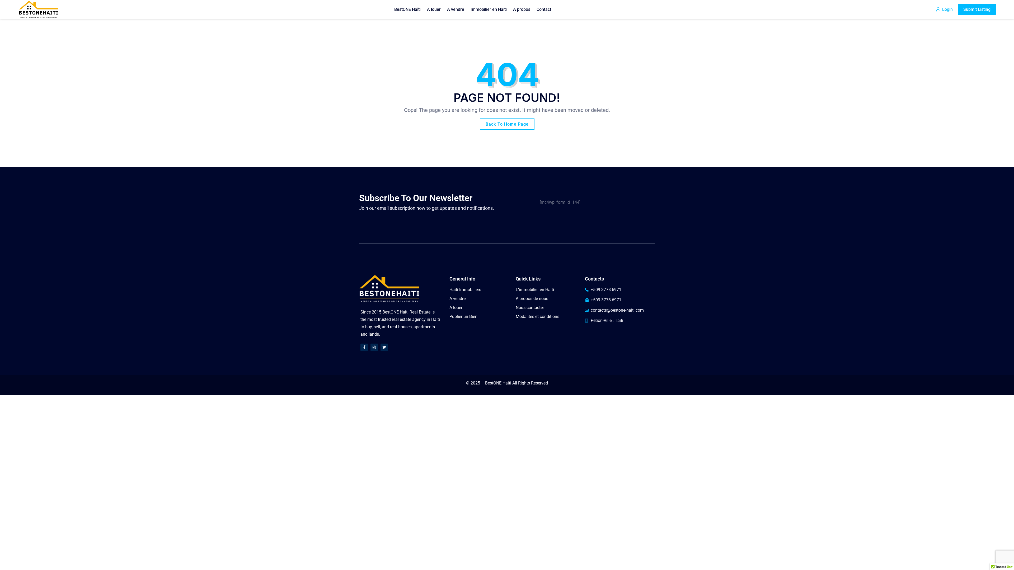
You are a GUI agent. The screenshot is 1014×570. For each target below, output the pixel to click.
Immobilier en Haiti (489, 9)
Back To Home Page (507, 124)
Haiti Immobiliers (465, 289)
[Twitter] (384, 347)
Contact (544, 9)
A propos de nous (532, 298)
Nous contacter (530, 307)
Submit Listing (976, 9)
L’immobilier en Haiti (535, 289)
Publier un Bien (463, 316)
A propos (521, 9)
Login (947, 9)
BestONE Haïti (407, 9)
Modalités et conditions (537, 316)
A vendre (455, 9)
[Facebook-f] (364, 347)
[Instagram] (374, 347)
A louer (434, 9)
